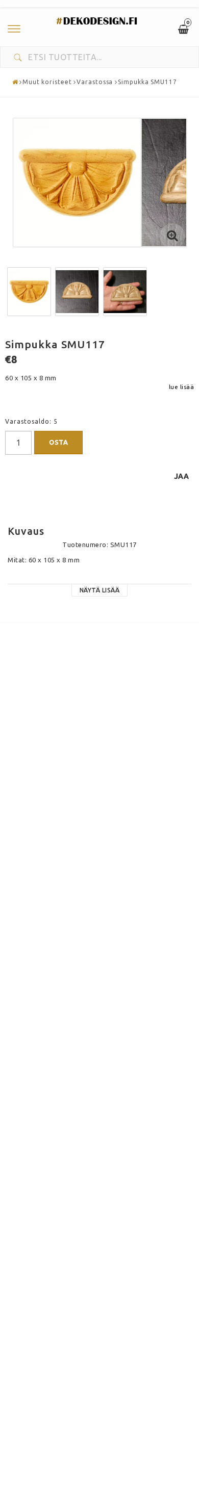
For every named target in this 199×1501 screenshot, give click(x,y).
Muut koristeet (47, 82)
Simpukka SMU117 (147, 82)
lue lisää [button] (181, 386)
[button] (172, 236)
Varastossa (95, 82)
